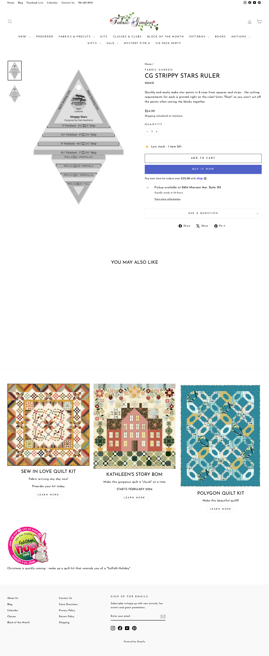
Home (10, 3)
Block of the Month (165, 37)
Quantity (154, 124)
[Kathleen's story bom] (135, 426)
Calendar (52, 3)
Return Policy (66, 616)
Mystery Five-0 (137, 43)
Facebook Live (35, 3)
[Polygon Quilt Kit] (221, 436)
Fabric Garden (159, 70)
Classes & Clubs (127, 37)
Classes (11, 616)
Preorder (44, 37)
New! (23, 37)
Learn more (48, 495)
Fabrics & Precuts (75, 37)
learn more (134, 498)
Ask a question (203, 213)
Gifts (93, 43)
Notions (239, 37)
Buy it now (203, 169)
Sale (111, 43)
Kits (103, 37)
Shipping (150, 116)
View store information (167, 199)
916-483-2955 (85, 3)
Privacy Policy (67, 610)
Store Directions (68, 604)
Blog (20, 3)
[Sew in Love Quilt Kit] (48, 425)
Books (220, 37)
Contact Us (68, 3)
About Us (12, 598)
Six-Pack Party (168, 43)
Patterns (198, 37)
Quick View (37, 330)
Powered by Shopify (134, 642)
